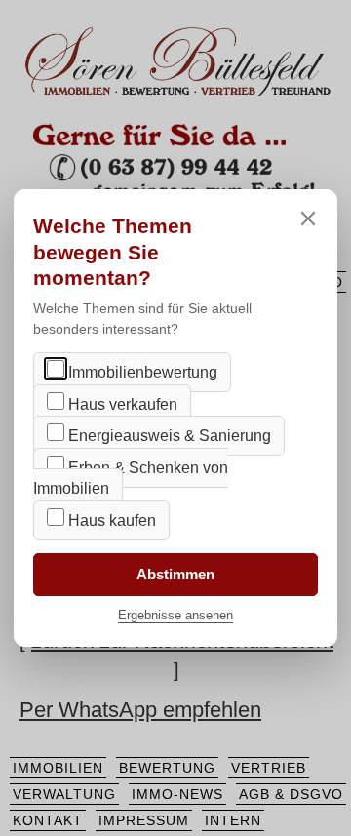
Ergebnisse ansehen (175, 615)
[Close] (308, 218)
